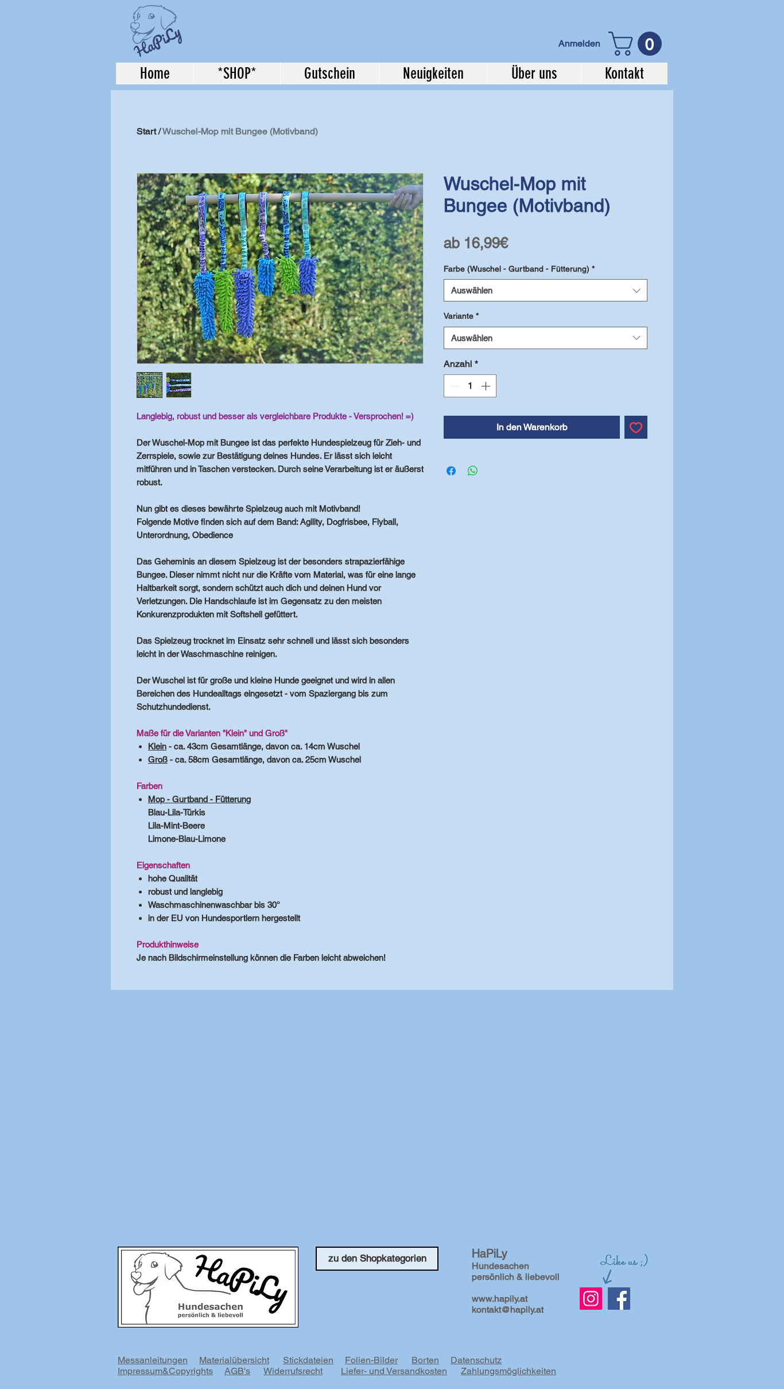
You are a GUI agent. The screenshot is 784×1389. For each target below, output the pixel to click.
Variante (461, 315)
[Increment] (487, 386)
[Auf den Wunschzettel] (635, 427)
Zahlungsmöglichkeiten (508, 1370)
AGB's (237, 1370)
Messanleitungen (153, 1360)
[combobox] (545, 290)
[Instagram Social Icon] (591, 1298)
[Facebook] (619, 1298)
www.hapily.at (499, 1298)
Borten (425, 1360)
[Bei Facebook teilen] (451, 471)
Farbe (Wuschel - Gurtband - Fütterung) (519, 268)
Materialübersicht (234, 1360)
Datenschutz (476, 1360)
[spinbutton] (470, 386)
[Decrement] (453, 386)
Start (146, 131)
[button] (637, 44)
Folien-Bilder (371, 1360)
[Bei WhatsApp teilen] (473, 471)
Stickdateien (308, 1360)
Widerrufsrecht (293, 1370)
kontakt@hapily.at (508, 1309)
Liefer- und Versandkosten (394, 1370)
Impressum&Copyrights (165, 1370)
